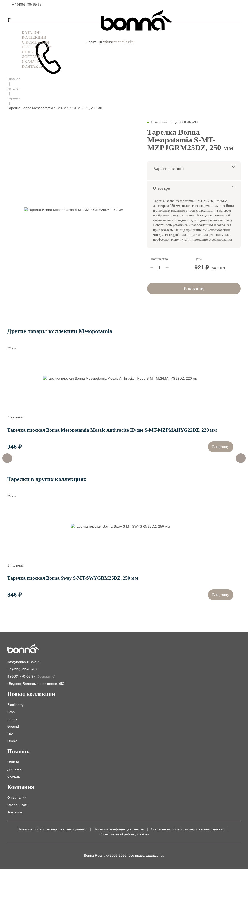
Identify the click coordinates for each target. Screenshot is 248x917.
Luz (10, 734)
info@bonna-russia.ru (23, 662)
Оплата (13, 762)
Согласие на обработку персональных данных (188, 829)
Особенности (17, 805)
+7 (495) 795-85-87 (22, 669)
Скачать (13, 776)
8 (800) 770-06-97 (31, 676)
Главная (13, 79)
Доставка (14, 769)
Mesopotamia (95, 331)
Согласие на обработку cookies (124, 834)
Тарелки (13, 98)
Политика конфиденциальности (119, 829)
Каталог (13, 88)
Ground (13, 726)
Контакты (14, 812)
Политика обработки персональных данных (52, 829)
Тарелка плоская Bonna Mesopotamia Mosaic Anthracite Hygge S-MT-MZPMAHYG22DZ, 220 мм (112, 429)
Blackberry (15, 705)
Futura (12, 719)
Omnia (12, 741)
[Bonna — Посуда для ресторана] (23, 649)
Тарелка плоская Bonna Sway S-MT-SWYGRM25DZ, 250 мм (72, 577)
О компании (16, 797)
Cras (11, 712)
